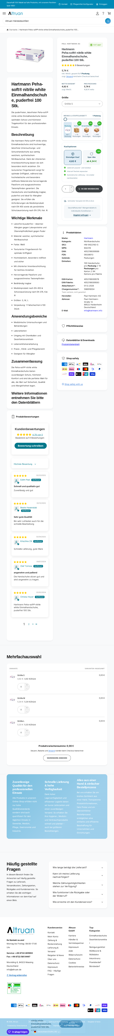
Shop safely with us (74, 384)
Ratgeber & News (56, 955)
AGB (71, 951)
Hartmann (88, 238)
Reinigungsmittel (97, 947)
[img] (20, 475)
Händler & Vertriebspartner (76, 941)
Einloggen (103, 4)
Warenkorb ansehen (57, 758)
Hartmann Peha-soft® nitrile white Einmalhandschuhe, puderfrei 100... (49, 30)
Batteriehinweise (76, 966)
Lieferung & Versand (53, 949)
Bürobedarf (94, 966)
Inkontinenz (94, 958)
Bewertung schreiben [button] (30, 445)
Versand (69, 76)
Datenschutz (53, 963)
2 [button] (28, 624)
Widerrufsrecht (76, 955)
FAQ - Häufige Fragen (54, 973)
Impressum (53, 967)
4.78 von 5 (37, 434)
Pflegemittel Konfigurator (83, 4)
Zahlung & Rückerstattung (55, 942)
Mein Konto (53, 936)
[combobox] (57, 21)
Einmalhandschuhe (98, 935)
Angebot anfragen (80, 215)
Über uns (52, 959)
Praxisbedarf (95, 962)
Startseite (13, 30)
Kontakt (64, 4)
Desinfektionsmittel (98, 941)
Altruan (15, 1022)
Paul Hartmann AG (71, 44)
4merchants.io (21, 1025)
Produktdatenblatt (71, 344)
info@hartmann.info (93, 310)
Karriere (72, 935)
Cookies (72, 962)
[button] (4, 13)
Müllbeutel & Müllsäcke (95, 953)
